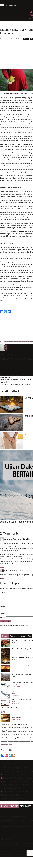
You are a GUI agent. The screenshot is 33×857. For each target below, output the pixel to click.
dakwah (14, 741)
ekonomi (3, 744)
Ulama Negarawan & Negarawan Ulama (15, 791)
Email (2, 614)
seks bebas (23, 341)
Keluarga (13, 642)
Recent (4, 636)
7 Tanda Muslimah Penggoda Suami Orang (16, 768)
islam (6, 741)
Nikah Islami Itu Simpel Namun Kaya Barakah (15, 384)
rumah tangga (27, 741)
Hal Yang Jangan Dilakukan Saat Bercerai (16, 785)
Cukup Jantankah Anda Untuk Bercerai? (15, 788)
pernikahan (18, 741)
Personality (18, 684)
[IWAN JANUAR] (11, 6)
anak (22, 741)
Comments (21, 636)
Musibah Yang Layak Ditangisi (12, 795)
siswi (28, 341)
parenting (10, 741)
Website (2, 617)
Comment (3, 592)
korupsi (6, 744)
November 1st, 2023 (18, 570)
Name (2, 607)
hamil (9, 341)
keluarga (3, 741)
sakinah (10, 744)
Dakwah (6, 24)
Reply (2, 567)
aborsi (6, 341)
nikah (13, 341)
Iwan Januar (5, 39)
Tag (29, 636)
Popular (12, 636)
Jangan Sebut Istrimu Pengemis (13, 798)
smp (31, 341)
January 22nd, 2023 (23, 539)
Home (1, 24)
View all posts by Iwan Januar (9, 375)
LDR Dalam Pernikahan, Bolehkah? (13, 774)
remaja (17, 341)
